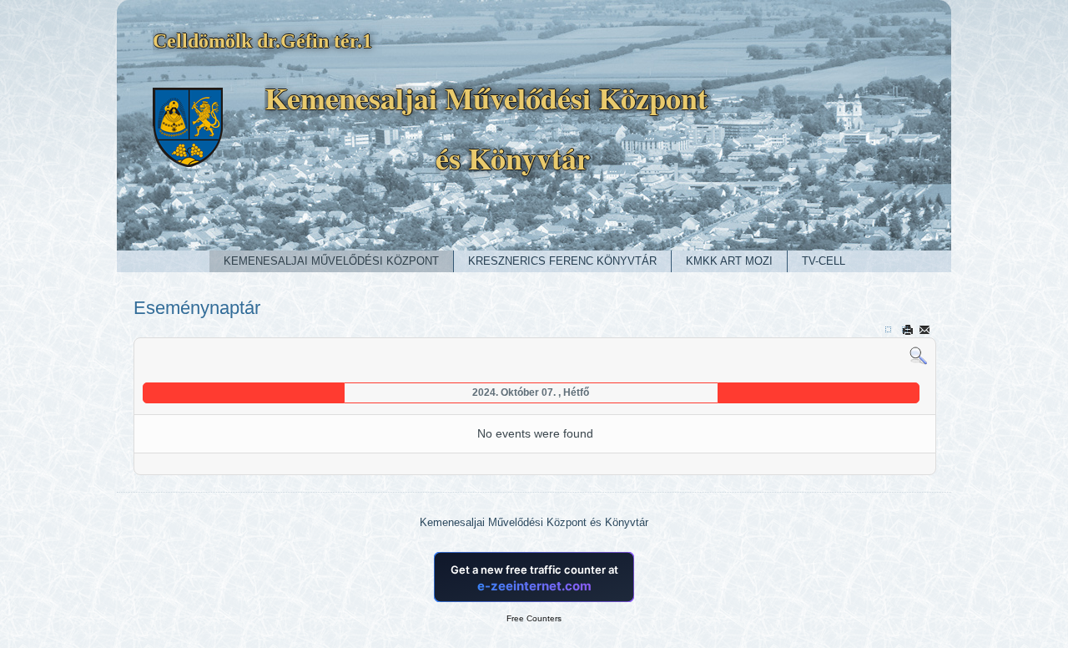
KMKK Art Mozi (729, 261)
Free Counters (534, 618)
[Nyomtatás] (908, 329)
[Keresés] (918, 354)
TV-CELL (823, 261)
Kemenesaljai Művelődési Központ (331, 261)
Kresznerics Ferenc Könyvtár (562, 261)
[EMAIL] (924, 329)
